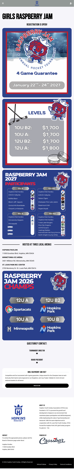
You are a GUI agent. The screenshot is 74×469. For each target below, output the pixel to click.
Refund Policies (41, 464)
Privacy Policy (53, 464)
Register (37, 386)
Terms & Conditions (66, 464)
